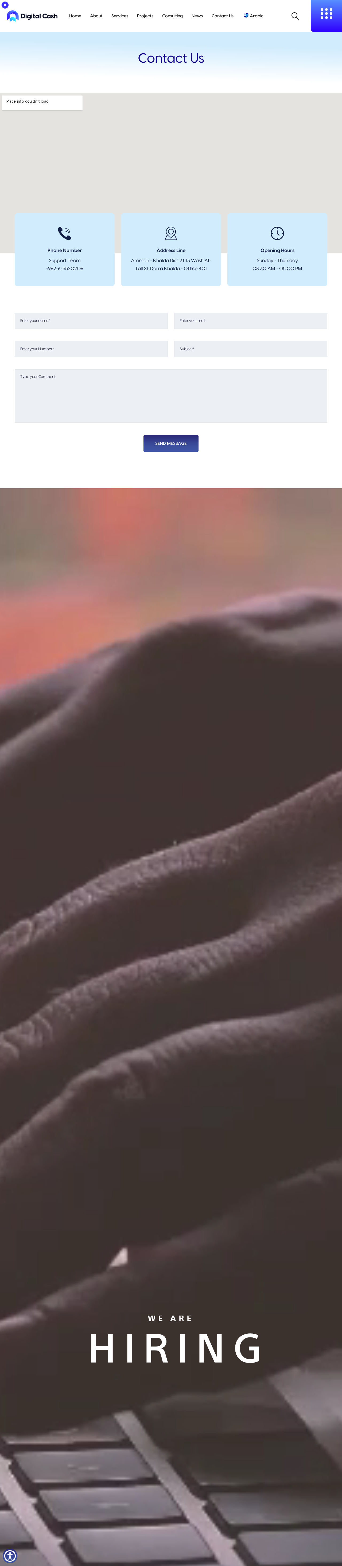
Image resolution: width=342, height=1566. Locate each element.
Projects (145, 16)
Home (75, 16)
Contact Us (223, 16)
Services (119, 16)
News (197, 16)
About (96, 16)
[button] (10, 1556)
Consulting (172, 16)
